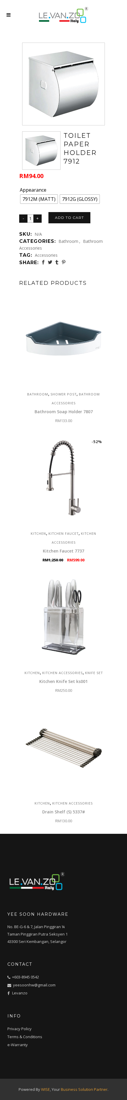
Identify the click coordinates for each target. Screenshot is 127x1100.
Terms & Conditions (24, 1036)
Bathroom (68, 241)
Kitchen (38, 533)
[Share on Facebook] (43, 262)
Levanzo (19, 993)
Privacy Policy (19, 1028)
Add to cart (69, 217)
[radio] (39, 199)
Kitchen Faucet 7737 (63, 551)
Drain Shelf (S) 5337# (63, 812)
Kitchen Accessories (62, 673)
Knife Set (94, 673)
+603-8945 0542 (25, 977)
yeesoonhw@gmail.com (34, 985)
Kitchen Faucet (63, 533)
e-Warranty (17, 1044)
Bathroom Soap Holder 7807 (64, 411)
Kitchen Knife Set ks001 (63, 681)
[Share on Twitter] (50, 262)
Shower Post (63, 394)
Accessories (46, 255)
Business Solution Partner (84, 1089)
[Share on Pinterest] (63, 262)
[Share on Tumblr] (57, 262)
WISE (45, 1089)
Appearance (33, 190)
